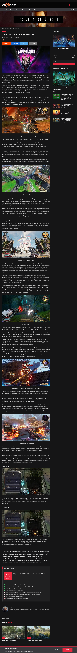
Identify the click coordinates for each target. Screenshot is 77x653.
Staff (15, 1)
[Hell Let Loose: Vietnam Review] (38, 632)
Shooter (73, 57)
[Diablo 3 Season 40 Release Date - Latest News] (56, 106)
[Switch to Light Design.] (71, 9)
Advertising (5, 1)
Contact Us (11, 1)
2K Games (67, 50)
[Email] (49, 607)
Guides (35, 9)
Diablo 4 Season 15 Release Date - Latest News (63, 88)
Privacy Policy (19, 1)
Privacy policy (30, 651)
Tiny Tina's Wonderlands (64, 48)
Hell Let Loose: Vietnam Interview (10, 640)
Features (18, 9)
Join (68, 5)
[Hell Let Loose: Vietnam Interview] (13, 632)
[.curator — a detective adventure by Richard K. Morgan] (38, 19)
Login (72, 5)
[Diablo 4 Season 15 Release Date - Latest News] (64, 78)
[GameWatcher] (9, 5)
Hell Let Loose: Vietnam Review (34, 640)
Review (4, 31)
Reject (57, 649)
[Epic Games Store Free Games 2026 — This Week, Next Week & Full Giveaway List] (56, 112)
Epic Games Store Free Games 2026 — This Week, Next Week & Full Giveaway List (67, 112)
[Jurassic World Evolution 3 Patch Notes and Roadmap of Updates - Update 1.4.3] (56, 120)
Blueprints (24, 9)
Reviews (12, 9)
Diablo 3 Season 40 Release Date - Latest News (67, 105)
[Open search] (74, 9)
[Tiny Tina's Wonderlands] (64, 41)
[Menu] (3, 9)
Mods (30, 9)
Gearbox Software (62, 50)
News (7, 9)
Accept (67, 649)
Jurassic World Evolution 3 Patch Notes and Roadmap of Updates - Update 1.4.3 (67, 119)
